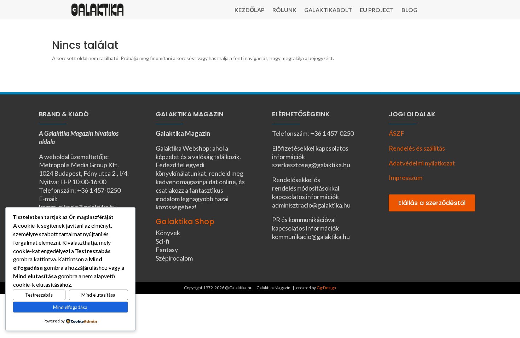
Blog (409, 10)
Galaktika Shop (185, 221)
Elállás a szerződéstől (432, 202)
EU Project (377, 10)
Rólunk (284, 10)
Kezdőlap (250, 10)
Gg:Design (326, 287)
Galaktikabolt (328, 10)
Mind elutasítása (98, 295)
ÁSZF (396, 133)
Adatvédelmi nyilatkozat (422, 163)
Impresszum (405, 177)
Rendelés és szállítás (417, 148)
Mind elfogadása (70, 307)
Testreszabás (39, 295)
